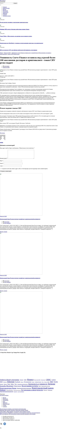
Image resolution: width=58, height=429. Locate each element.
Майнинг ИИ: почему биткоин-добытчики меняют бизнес (14, 29)
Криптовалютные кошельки (24, 388)
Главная (5, 7)
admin (1, 142)
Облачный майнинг (9, 390)
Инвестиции (17, 386)
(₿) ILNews (2, 0)
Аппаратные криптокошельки (22, 384)
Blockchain (5, 10)
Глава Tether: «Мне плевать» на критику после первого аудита (16, 36)
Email (1, 163)
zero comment (7, 223)
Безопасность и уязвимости (37, 384)
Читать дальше (3, 231)
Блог (4, 401)
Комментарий (3, 158)
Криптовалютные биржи (8, 388)
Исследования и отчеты (30, 386)
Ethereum (10, 382)
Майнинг (5, 13)
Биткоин (51, 384)
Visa (15, 384)
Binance (30, 379)
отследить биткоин (20, 391)
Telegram (5, 384)
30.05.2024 (6, 221)
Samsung (1, 384)
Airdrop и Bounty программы (9, 380)
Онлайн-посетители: (8, 416)
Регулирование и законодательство (32, 390)
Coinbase (53, 379)
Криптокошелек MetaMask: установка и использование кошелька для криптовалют (21, 43)
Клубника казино (4, 395)
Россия (45, 390)
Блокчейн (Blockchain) (7, 386)
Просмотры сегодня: (8, 417)
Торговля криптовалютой (6, 391)
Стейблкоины (49, 390)
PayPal (56, 382)
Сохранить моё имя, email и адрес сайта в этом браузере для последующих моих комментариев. (25, 168)
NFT (51, 382)
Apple (25, 379)
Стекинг (5, 14)
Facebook (17, 382)
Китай (40, 386)
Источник (2, 133)
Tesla (8, 384)
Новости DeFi (6, 8)
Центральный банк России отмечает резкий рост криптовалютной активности (20, 219)
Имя (1, 160)
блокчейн (15, 391)
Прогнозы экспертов (17, 390)
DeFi (1, 382)
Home (1, 52)
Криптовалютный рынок (43, 388)
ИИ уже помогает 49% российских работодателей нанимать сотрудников (18, 50)
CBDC (48, 380)
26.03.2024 (6, 66)
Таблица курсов (7, 15)
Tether (12, 384)
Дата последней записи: (9, 420)
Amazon (21, 379)
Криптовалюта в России (45, 386)
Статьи (4, 405)
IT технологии (27, 382)
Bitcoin (4, 9)
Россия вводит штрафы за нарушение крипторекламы (14, 22)
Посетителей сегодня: (8, 419)
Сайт (1, 166)
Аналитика (5, 12)
